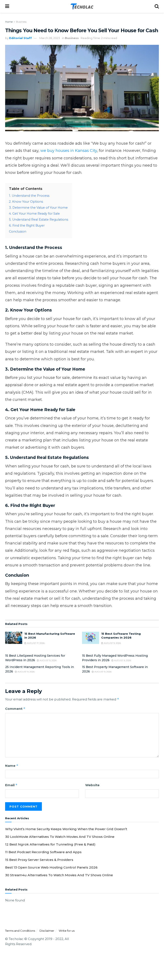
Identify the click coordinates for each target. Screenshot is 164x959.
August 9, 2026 (112, 643)
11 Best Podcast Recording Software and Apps (43, 852)
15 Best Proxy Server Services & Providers (39, 860)
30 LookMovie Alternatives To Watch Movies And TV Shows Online (59, 837)
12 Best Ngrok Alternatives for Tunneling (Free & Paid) (50, 844)
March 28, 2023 (49, 38)
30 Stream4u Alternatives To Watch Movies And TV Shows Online (59, 875)
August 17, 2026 (35, 643)
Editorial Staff (20, 38)
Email (11, 785)
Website (92, 785)
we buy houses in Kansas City (68, 150)
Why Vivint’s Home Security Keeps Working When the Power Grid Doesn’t (66, 829)
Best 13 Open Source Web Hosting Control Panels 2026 (51, 867)
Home (9, 21)
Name (11, 766)
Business (21, 21)
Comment (15, 709)
